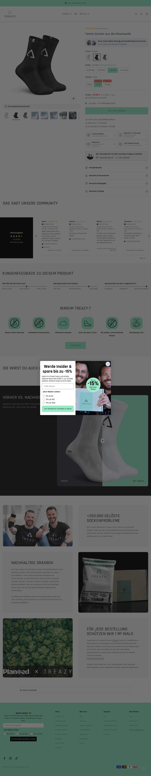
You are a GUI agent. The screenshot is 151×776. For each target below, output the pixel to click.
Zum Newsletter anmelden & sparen (58, 409)
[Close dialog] (108, 364)
